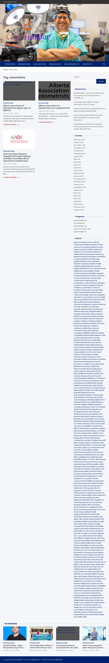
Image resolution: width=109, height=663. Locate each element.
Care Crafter (82, 536)
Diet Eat (86, 409)
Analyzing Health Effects (83, 328)
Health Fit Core (79, 581)
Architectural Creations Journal (85, 280)
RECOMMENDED (11, 624)
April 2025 (77, 168)
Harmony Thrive (95, 538)
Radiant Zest (93, 526)
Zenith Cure (81, 531)
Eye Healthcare (10, 64)
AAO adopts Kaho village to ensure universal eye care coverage (41, 647)
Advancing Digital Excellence (91, 311)
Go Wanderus (88, 610)
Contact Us (87, 64)
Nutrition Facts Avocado (82, 414)
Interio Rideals (98, 552)
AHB (87, 464)
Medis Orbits (82, 617)
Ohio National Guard (86, 436)
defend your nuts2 (96, 462)
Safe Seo (100, 567)
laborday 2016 (79, 467)
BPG (101, 426)
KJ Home (100, 555)
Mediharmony (85, 583)
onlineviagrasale (96, 457)
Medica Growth (97, 583)
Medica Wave (101, 579)
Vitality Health (79, 600)
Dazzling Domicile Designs (94, 347)
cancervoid (89, 595)
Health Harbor (90, 543)
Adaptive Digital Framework (91, 404)
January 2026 (79, 142)
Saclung (87, 438)
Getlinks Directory (80, 569)
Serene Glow (83, 529)
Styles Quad (100, 469)
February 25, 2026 (8, 650)
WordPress (58, 660)
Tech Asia (84, 419)
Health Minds (99, 548)
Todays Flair (78, 562)
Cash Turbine (82, 576)
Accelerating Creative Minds (84, 283)
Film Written (86, 445)
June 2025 (77, 162)
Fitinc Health (78, 373)
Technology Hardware (88, 416)
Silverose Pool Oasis (90, 517)
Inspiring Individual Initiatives (91, 400)
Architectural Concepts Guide (90, 278)
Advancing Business (87, 254)
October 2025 (79, 151)
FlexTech (81, 469)
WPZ (97, 426)
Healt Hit (89, 383)
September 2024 (80, 187)
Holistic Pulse (89, 548)
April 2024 (77, 201)
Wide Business (79, 397)
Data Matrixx (78, 579)
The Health (88, 373)
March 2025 (78, 170)
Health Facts (78, 385)
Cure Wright (78, 610)
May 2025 (77, 165)
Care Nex (91, 545)
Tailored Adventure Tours (91, 357)
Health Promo (93, 419)
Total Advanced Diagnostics (91, 369)
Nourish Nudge (79, 543)
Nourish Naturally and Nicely (84, 342)
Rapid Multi (92, 569)
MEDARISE (98, 595)
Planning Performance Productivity (87, 340)
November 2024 (80, 182)
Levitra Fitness (95, 424)
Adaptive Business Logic (83, 261)
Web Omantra (88, 562)
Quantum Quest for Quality (90, 338)
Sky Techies (97, 607)
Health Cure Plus (85, 572)
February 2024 (79, 207)
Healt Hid (77, 393)
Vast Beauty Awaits (90, 385)
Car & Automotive (94, 447)
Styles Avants (78, 471)
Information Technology (83, 552)
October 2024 (79, 185)
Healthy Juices (92, 476)
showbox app (100, 459)
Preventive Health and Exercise (85, 359)
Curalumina (87, 603)
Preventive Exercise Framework (90, 388)
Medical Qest (98, 600)
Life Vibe (77, 533)
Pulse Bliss (84, 545)
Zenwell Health (90, 574)
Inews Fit (99, 560)
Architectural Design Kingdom (88, 302)
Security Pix (91, 486)
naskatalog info (84, 457)
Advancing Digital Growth (83, 299)
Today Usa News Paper (86, 564)
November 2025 (79, 148)
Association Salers (80, 447)
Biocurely (91, 591)
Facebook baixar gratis (85, 428)
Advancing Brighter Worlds (89, 271)
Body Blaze (78, 521)
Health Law (89, 390)
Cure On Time (87, 607)
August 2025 (78, 156)
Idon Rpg (100, 455)
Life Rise (77, 550)
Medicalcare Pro (98, 598)
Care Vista (99, 545)
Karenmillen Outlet (97, 464)
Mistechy (77, 567)
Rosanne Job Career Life (96, 510)
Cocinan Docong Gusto (82, 440)
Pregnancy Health (90, 605)
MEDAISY (77, 598)
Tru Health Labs (97, 572)
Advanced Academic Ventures (93, 316)
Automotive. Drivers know (93, 452)
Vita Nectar (90, 531)
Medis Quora (84, 614)
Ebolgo (84, 459)
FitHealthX (102, 586)
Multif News (100, 564)
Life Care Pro (85, 550)
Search (76, 77)
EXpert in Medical (90, 593)
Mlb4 (76, 457)
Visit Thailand (91, 345)
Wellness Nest (79, 548)
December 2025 (79, 145)
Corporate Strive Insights (83, 481)
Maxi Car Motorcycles (91, 557)
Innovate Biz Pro (94, 488)
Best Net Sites (95, 438)
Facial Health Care (39, 64)
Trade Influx (94, 614)
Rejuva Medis (88, 612)
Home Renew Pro (97, 550)
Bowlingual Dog (90, 455)
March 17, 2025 (8, 113)
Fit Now (98, 371)
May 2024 (77, 199)
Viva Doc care (79, 593)
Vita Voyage (78, 524)
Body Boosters (97, 588)
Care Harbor (92, 533)
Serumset (97, 562)
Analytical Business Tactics (84, 268)
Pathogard (99, 591)
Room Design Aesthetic (82, 512)
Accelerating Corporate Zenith (93, 297)
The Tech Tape (91, 567)
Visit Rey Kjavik (88, 421)
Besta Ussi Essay (80, 464)
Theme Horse (35, 660)
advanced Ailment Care (82, 242)
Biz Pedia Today (89, 560)
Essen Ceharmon (89, 524)
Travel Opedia (98, 395)
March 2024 (78, 204)
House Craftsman (80, 510)
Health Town (84, 352)
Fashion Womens (90, 471)
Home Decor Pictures (92, 412)
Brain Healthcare (24, 64)
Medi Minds (93, 529)
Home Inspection (80, 476)
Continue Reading (10, 124)
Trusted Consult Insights (83, 495)
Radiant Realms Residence (92, 335)
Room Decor (99, 493)
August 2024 (78, 190)
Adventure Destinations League (85, 304)
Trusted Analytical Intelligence (85, 378)
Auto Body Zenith (93, 259)
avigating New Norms (82, 314)
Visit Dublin (78, 421)
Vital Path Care (79, 574)
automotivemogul (80, 591)
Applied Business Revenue (90, 266)
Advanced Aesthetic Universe (84, 319)
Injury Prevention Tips (72, 64)
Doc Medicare (86, 598)
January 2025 (78, 176)
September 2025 (80, 154)
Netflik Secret (90, 426)
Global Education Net (95, 576)
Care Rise (83, 533)
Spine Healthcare (55, 64)
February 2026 (79, 140)
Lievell (83, 567)
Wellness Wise (87, 521)
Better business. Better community (86, 443)
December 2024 (79, 179)
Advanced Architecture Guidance (86, 326)
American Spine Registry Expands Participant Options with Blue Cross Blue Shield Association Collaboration (17, 157)
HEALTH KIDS (89, 514)
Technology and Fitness (90, 381)
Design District (87, 474)
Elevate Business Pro (81, 507)
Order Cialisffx (92, 433)
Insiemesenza (79, 455)
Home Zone (92, 555)
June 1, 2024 (7, 164)
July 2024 (77, 193)
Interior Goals (90, 469)
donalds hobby (99, 421)
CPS (89, 459)
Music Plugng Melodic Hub (94, 519)
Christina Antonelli (98, 440)
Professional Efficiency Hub (84, 407)
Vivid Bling (78, 459)
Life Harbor (99, 531)
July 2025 (77, 159)
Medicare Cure (90, 581)
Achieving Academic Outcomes (92, 323)
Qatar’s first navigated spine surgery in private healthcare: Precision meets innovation (88, 117)
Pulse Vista (84, 526)
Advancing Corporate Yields (92, 290)
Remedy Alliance (91, 586)
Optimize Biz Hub (95, 507)
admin (16, 113)
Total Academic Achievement (84, 371)
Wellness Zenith (83, 538)
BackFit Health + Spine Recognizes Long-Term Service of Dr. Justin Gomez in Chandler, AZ (89, 95)
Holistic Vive (89, 541)
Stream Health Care (91, 467)
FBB (75, 428)
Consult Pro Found (91, 479)
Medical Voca (78, 605)
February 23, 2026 (35, 650)
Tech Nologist (100, 407)
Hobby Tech (78, 409)
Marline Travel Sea (81, 555)
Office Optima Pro (99, 495)
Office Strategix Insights (83, 498)
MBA (96, 428)
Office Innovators (93, 505)
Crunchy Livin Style (98, 445)
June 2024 (77, 196)
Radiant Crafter (98, 521)
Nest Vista (81, 541)
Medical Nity (88, 600)
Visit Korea (85, 393)
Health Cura (78, 603)
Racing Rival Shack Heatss (86, 431)
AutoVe (101, 419)
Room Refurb (98, 474)
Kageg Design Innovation (86, 483)
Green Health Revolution (83, 588)
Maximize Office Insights (91, 500)
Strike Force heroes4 (81, 462)
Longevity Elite (79, 586)
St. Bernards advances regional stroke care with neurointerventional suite (67, 647)
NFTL (93, 459)
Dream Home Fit (90, 579)
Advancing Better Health (83, 249)
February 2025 (79, 173)
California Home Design (83, 350)
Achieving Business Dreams (92, 247)
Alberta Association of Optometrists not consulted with (54, 107)
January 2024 (79, 210)
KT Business (78, 557)
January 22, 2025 (43, 111)
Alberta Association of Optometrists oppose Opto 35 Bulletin (17, 108)
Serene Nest (91, 536)
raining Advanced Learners (91, 376)
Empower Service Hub (82, 490)
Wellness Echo (99, 541)
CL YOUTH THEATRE (81, 424)
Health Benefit (99, 390)
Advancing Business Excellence (85, 273)
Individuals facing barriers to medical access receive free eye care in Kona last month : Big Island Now (88, 126)
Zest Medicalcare (98, 603)
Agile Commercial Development (85, 292)
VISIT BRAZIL (98, 383)
